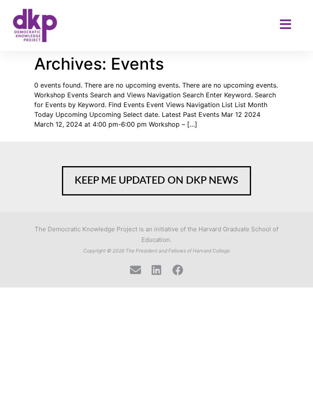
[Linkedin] (156, 269)
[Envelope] (135, 269)
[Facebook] (177, 269)
